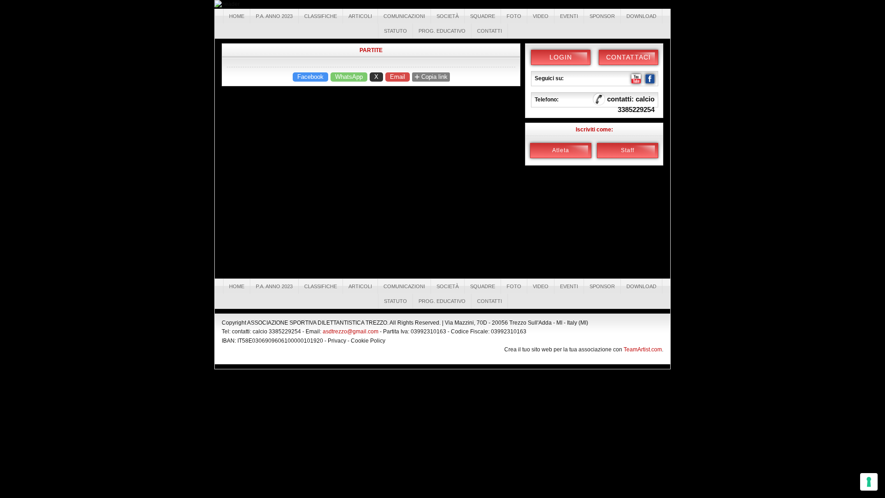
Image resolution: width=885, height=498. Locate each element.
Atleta (560, 150)
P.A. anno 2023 (274, 16)
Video (541, 16)
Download (641, 16)
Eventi (569, 16)
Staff (627, 150)
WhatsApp (349, 76)
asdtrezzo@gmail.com (350, 331)
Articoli (360, 16)
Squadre (482, 16)
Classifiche (320, 16)
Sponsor (602, 16)
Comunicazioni (404, 16)
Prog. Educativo (442, 31)
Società (448, 16)
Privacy (337, 341)
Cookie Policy (368, 341)
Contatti (489, 31)
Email (397, 76)
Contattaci (628, 57)
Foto (514, 16)
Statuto (395, 31)
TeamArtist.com (643, 349)
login (560, 57)
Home (236, 16)
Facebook (310, 76)
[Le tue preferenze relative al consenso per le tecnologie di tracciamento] (869, 482)
